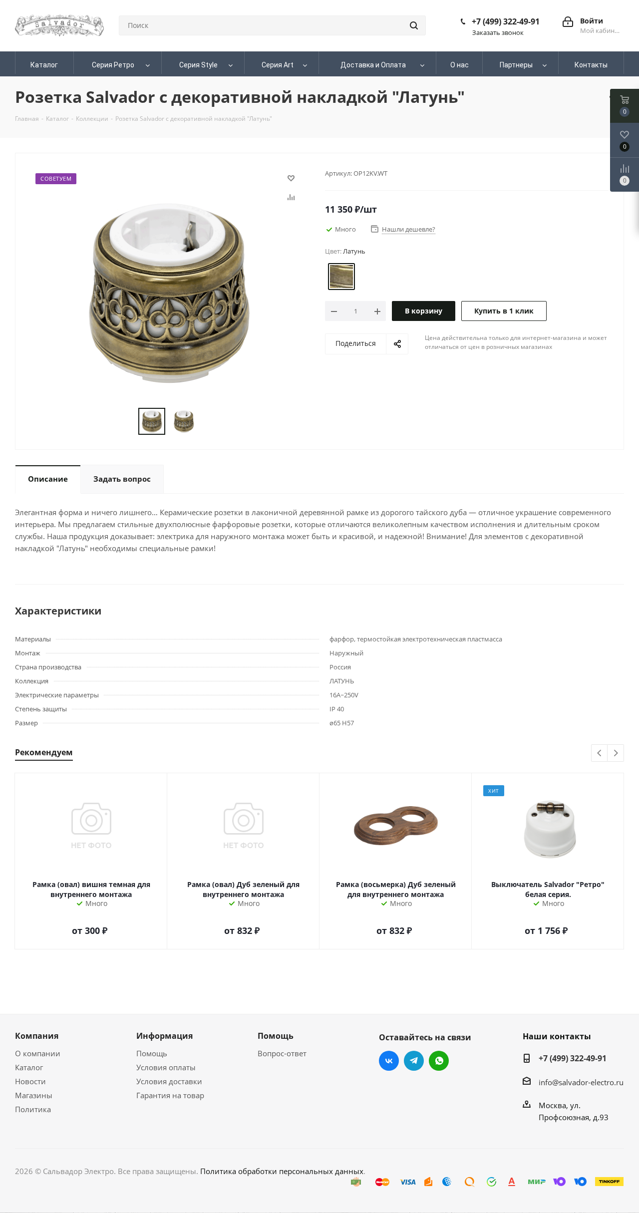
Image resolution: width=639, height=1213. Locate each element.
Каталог (29, 1067)
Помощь (151, 1053)
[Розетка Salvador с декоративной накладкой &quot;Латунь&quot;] (168, 292)
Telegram (414, 1061)
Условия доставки (169, 1081)
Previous (600, 753)
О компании (37, 1053)
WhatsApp (439, 1061)
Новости (30, 1081)
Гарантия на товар (170, 1095)
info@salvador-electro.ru (581, 1082)
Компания (36, 1035)
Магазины (33, 1095)
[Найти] (414, 25)
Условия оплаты (166, 1067)
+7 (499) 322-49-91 (506, 21)
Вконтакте (389, 1061)
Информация (164, 1035)
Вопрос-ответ (282, 1053)
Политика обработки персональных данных (281, 1171)
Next (616, 753)
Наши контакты (557, 1036)
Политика (33, 1109)
